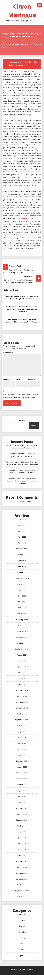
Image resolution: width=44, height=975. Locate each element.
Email (19, 379)
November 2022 (22, 779)
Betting (22, 914)
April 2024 (22, 678)
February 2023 (22, 761)
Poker (22, 944)
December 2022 (22, 773)
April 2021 (22, 849)
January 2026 (22, 555)
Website (31, 379)
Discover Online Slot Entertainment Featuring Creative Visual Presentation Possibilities (22, 481)
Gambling (22, 932)
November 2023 (22, 708)
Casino (22, 920)
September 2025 (22, 578)
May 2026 (22, 531)
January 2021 (22, 867)
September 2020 (22, 891)
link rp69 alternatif (21, 218)
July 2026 (22, 519)
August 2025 (22, 584)
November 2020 (22, 879)
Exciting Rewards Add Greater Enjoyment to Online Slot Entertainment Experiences (22, 463)
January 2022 (22, 814)
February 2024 (22, 690)
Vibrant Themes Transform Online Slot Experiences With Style (22, 446)
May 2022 (22, 796)
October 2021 (22, 826)
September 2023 (22, 720)
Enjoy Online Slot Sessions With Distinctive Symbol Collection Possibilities (22, 471)
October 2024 (22, 643)
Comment (8, 352)
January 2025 (22, 625)
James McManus (16, 62)
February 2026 (22, 549)
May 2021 (22, 843)
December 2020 (22, 873)
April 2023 (22, 749)
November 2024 (22, 637)
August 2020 (22, 896)
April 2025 (22, 608)
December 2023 (22, 702)
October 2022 (22, 784)
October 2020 (22, 885)
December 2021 (22, 820)
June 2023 (22, 737)
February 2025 (22, 619)
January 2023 (22, 767)
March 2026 (22, 543)
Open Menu (39, 5)
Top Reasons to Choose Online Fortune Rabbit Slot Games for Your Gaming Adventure (22, 309)
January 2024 (22, 696)
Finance (22, 926)
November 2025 (22, 566)
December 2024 (22, 631)
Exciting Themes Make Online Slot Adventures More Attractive (22, 455)
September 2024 (22, 649)
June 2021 (22, 838)
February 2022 (22, 808)
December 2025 (22, 560)
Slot (12, 65)
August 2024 (22, 655)
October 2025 (22, 572)
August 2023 (22, 726)
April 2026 (22, 537)
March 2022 (22, 802)
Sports (22, 955)
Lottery (22, 938)
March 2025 (22, 613)
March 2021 (22, 855)
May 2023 (22, 743)
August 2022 (22, 790)
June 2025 (22, 596)
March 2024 (22, 684)
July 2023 (22, 731)
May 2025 (22, 602)
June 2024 (22, 667)
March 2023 (22, 755)
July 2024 (22, 661)
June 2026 (22, 525)
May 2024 (22, 672)
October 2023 (22, 714)
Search (22, 420)
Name (6, 379)
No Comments (22, 65)
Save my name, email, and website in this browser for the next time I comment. (20, 396)
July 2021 (22, 832)
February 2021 (22, 861)
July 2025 (22, 590)
